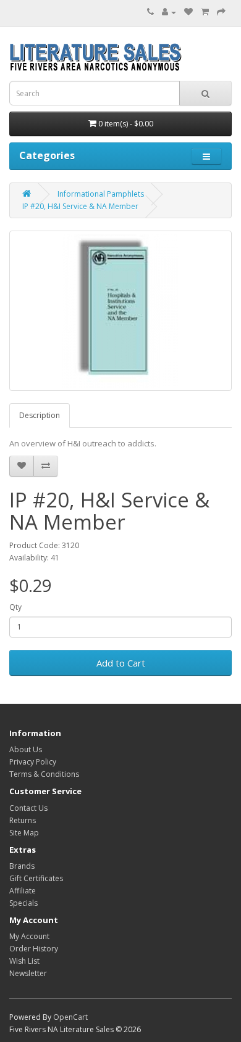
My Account (29, 936)
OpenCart (70, 1017)
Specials (23, 903)
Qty (15, 607)
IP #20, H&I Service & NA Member (80, 206)
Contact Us (28, 808)
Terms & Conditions (44, 774)
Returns (22, 820)
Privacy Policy (32, 762)
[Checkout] (221, 12)
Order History (33, 948)
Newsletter (28, 973)
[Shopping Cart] (205, 12)
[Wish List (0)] (188, 12)
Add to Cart (120, 663)
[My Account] (169, 12)
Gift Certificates (36, 878)
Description (39, 415)
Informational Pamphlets (100, 194)
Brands (22, 866)
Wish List (24, 961)
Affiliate (22, 890)
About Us (25, 749)
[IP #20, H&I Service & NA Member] (120, 311)
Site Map (24, 832)
